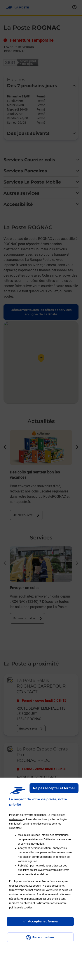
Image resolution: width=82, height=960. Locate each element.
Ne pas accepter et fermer (54, 788)
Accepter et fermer (43, 921)
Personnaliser (43, 937)
